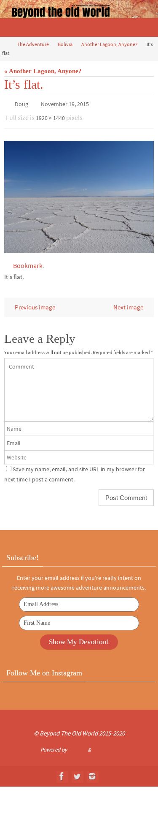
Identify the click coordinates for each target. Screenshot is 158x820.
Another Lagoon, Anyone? (109, 44)
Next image (128, 303)
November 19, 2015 (65, 103)
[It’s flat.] (79, 193)
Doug (21, 103)
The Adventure (33, 44)
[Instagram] (92, 772)
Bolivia (65, 44)
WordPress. (105, 745)
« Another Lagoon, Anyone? (43, 70)
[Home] (5, 44)
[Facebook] (61, 772)
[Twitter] (77, 772)
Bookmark (28, 261)
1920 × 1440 (50, 116)
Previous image (35, 303)
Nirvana (77, 745)
